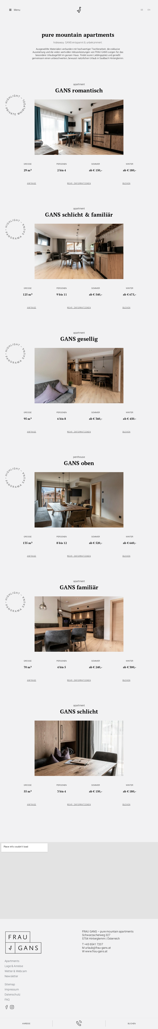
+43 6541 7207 (93, 944)
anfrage (31, 183)
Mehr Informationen (79, 183)
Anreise (26, 1023)
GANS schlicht (79, 711)
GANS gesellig (79, 338)
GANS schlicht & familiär (79, 214)
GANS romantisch (79, 90)
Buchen (132, 1023)
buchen (126, 183)
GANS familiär (79, 587)
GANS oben (79, 463)
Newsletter (11, 976)
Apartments (12, 961)
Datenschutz (12, 994)
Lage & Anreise (14, 966)
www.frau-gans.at (96, 951)
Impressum (12, 989)
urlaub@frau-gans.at (98, 947)
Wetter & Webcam (16, 971)
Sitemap (10, 984)
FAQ (7, 999)
